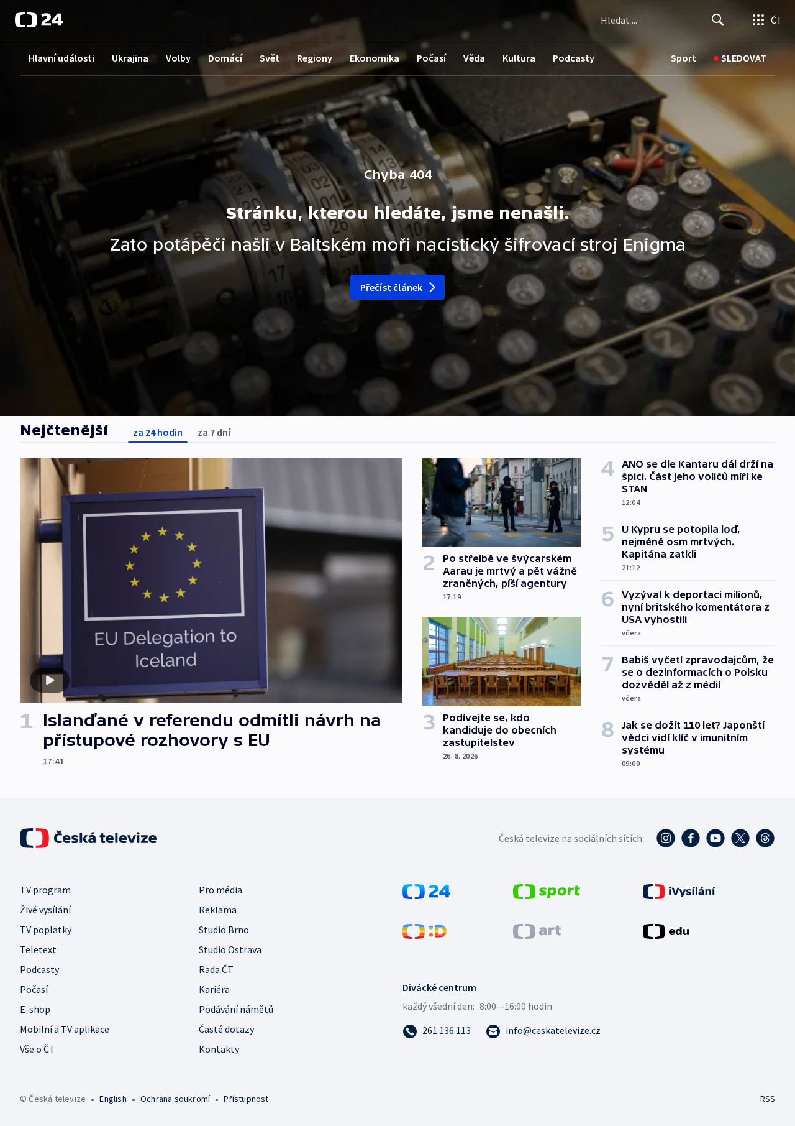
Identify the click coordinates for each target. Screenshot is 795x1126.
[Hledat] (718, 20)
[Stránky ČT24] (426, 890)
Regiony (314, 58)
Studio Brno (224, 929)
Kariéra (214, 989)
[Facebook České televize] (691, 838)
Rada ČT (216, 969)
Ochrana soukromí (175, 1098)
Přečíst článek (391, 287)
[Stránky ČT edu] (666, 930)
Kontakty (219, 1049)
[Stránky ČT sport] (546, 890)
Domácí (225, 58)
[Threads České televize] (765, 838)
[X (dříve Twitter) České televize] (740, 838)
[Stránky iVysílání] (679, 890)
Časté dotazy (226, 1029)
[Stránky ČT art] (537, 930)
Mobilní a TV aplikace (64, 1029)
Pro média (220, 890)
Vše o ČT (37, 1049)
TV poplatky (45, 929)
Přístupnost (246, 1098)
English (112, 1098)
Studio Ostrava (230, 949)
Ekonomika (374, 58)
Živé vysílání (45, 909)
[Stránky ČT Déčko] (424, 930)
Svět (269, 58)
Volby (178, 58)
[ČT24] (39, 19)
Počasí (431, 58)
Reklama (218, 909)
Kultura (518, 58)
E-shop (35, 1009)
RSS (767, 1098)
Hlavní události (61, 58)
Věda (474, 58)
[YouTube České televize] (715, 838)
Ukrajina (130, 58)
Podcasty (573, 58)
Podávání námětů (236, 1009)
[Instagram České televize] (666, 838)
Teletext (38, 949)
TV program (45, 890)
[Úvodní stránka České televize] (89, 838)
